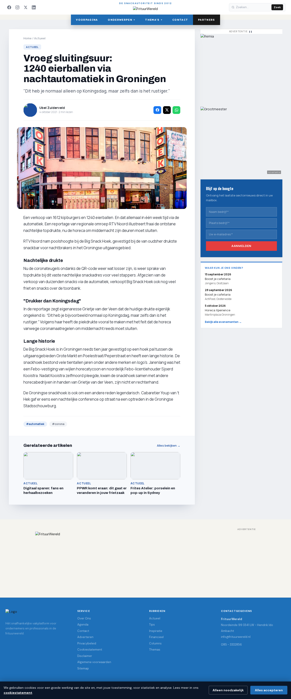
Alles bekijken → (168, 445)
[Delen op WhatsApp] (176, 110)
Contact (180, 19)
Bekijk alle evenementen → (223, 322)
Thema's (153, 19)
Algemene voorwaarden (94, 662)
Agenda (82, 624)
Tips (152, 624)
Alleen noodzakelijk (228, 690)
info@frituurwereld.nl (236, 637)
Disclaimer (84, 656)
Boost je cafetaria (218, 294)
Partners (206, 19)
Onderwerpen (121, 19)
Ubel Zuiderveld (52, 108)
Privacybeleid (86, 643)
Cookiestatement (89, 649)
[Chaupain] (241, 68)
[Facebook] (9, 7)
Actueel (39, 38)
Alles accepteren (269, 690)
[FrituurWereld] (145, 560)
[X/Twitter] (25, 7)
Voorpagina (87, 19)
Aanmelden (241, 246)
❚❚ (250, 31)
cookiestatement (18, 693)
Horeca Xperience (217, 310)
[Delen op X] (167, 110)
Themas (154, 649)
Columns (155, 643)
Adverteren (85, 637)
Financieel (156, 637)
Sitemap (83, 668)
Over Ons (84, 618)
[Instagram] (17, 7)
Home (27, 38)
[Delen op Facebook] (157, 110)
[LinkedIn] (33, 7)
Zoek (277, 7)
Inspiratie (155, 631)
